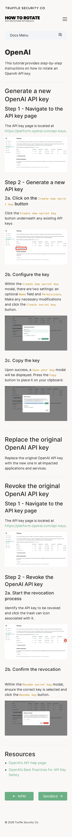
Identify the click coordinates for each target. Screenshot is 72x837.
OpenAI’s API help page (27, 763)
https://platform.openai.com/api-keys (35, 131)
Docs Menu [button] (19, 35)
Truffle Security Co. (27, 822)
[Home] (25, 8)
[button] (61, 19)
